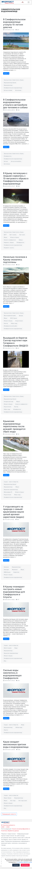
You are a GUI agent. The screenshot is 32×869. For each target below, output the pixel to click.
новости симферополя (10, 240)
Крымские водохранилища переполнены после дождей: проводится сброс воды (14, 426)
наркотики (16, 572)
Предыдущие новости (9, 814)
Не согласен (25, 865)
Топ (5, 661)
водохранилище (8, 85)
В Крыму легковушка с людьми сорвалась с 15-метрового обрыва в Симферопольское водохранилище (15, 178)
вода (16, 648)
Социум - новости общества (11, 481)
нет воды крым (23, 800)
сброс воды (14, 323)
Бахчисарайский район (10, 315)
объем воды (19, 727)
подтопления (19, 320)
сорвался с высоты (9, 247)
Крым (5, 237)
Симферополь (7, 156)
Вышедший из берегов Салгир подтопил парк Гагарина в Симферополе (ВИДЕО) (15, 342)
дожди (21, 315)
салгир (6, 323)
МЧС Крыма (14, 318)
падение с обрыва (9, 242)
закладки (6, 569)
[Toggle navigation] (28, 2)
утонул (6, 161)
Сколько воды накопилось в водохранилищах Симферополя (12, 674)
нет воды (13, 800)
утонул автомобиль (16, 161)
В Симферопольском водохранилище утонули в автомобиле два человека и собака (15, 103)
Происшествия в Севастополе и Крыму (14, 80)
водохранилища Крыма (10, 82)
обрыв (21, 240)
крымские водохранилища (11, 489)
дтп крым (22, 234)
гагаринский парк (8, 401)
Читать (6, 73)
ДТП (5, 234)
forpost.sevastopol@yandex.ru (21, 829)
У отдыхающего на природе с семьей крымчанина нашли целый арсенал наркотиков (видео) (13, 511)
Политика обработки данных (10, 830)
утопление (18, 90)
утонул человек (8, 90)
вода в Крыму (7, 798)
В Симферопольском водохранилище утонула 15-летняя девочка (14, 23)
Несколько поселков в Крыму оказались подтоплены (15, 259)
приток (6, 730)
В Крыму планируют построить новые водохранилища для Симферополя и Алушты (14, 591)
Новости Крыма (15, 237)
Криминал (6, 567)
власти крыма (7, 648)
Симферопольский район (10, 326)
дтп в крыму (13, 234)
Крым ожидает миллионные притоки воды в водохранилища (15, 744)
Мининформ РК (8, 492)
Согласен (16, 865)
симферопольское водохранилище (13, 87)
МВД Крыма (7, 572)
